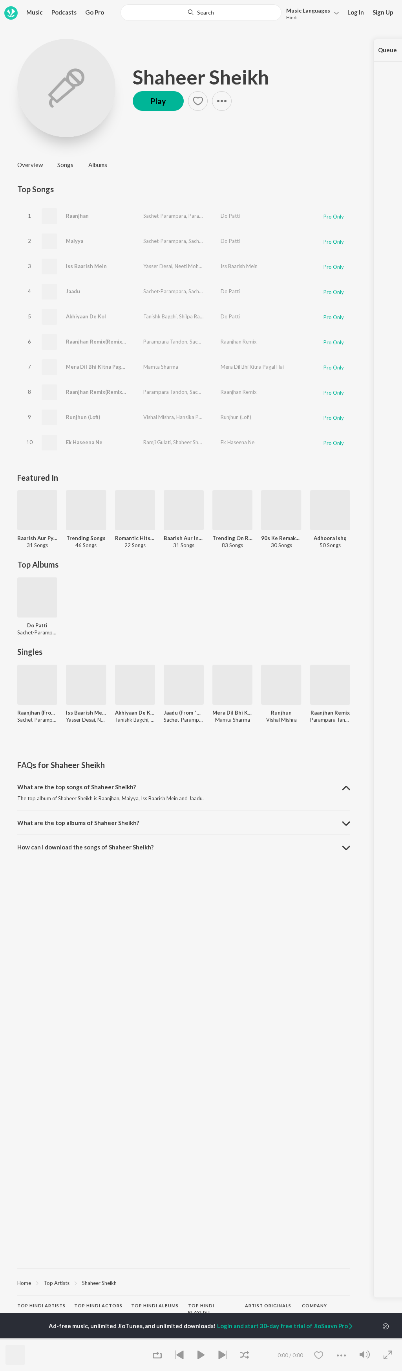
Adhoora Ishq (330, 538)
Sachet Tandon (205, 241)
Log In (355, 12)
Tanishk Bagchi (160, 316)
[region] (183, 1282)
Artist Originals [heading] (268, 1305)
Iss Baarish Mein (86, 266)
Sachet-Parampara (164, 216)
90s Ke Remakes (281, 538)
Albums (97, 164)
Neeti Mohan (189, 266)
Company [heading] (314, 1305)
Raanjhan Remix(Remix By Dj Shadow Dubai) (120, 392)
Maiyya (74, 241)
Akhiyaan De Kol (86, 316)
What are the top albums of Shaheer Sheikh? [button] (78, 822)
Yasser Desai (157, 266)
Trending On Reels (232, 538)
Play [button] (158, 101)
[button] (310, 13)
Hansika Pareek (194, 417)
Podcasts (64, 12)
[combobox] (201, 12)
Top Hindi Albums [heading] (155, 1305)
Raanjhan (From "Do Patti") (37, 712)
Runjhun (281, 712)
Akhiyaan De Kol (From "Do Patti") (135, 712)
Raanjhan (77, 216)
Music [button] (34, 12)
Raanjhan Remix (239, 341)
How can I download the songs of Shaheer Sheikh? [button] (85, 847)
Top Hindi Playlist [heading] (201, 1309)
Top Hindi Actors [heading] (98, 1305)
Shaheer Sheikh (201, 77)
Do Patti (230, 216)
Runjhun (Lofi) (83, 417)
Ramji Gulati (157, 442)
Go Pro (94, 12)
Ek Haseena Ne (84, 442)
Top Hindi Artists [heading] (41, 1305)
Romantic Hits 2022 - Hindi (135, 538)
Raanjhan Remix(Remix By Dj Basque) (111, 341)
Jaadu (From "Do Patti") (184, 712)
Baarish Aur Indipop (184, 538)
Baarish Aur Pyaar (37, 538)
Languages (308, 10)
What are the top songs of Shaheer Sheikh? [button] (76, 786)
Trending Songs (86, 538)
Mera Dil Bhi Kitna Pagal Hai (100, 367)
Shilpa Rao (191, 316)
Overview (30, 164)
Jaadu (73, 291)
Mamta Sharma (160, 367)
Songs (65, 164)
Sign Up (383, 12)
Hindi (292, 17)
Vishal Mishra (158, 417)
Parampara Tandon (210, 216)
